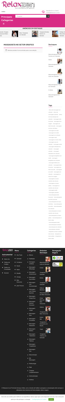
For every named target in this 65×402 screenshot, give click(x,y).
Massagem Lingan (32, 309)
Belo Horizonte (19, 281)
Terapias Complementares (34, 371)
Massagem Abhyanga (32, 268)
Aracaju (19, 277)
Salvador (19, 258)
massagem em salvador (54, 135)
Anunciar (6, 273)
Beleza (31, 255)
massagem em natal (53, 130)
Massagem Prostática (32, 319)
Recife (18, 266)
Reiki (30, 367)
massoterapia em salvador (55, 227)
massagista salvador (54, 192)
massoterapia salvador (54, 229)
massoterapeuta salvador (55, 224)
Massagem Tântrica (32, 340)
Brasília (19, 273)
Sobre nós (7, 259)
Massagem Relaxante (32, 324)
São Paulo (19, 255)
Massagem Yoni (32, 350)
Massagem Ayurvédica (32, 278)
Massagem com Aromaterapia (33, 284)
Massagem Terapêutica (32, 345)
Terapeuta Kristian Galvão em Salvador (43, 33)
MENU (3, 11)
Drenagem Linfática (32, 263)
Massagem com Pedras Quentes (32, 291)
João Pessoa (20, 285)
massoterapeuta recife (54, 222)
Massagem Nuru (32, 314)
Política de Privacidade (7, 268)
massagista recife (53, 190)
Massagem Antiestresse (32, 273)
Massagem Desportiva (32, 297)
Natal (18, 269)
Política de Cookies (7, 263)
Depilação (32, 258)
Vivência (31, 379)
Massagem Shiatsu (32, 329)
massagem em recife (54, 132)
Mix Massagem (32, 359)
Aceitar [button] (51, 399)
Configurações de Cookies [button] (39, 399)
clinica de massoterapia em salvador (55, 117)
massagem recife (58, 144)
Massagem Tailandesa (32, 335)
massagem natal (53, 137)
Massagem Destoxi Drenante (32, 303)
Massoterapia (33, 355)
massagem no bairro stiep (55, 139)
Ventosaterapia (33, 376)
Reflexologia (32, 363)
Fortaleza (19, 262)
